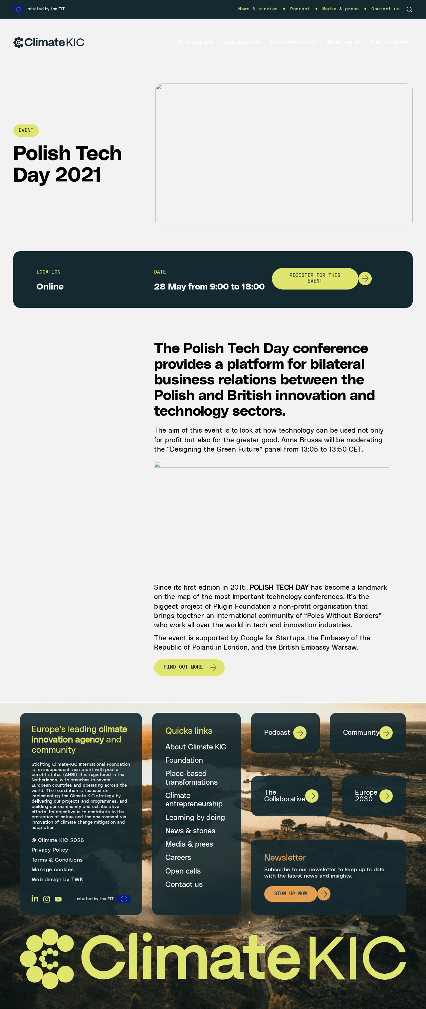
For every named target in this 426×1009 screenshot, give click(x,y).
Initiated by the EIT (95, 899)
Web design (47, 879)
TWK (77, 879)
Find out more (183, 667)
